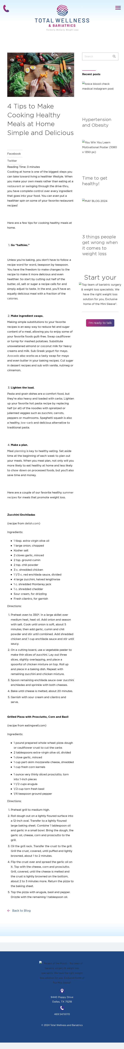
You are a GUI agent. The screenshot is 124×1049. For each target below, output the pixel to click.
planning (20, 451)
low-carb (27, 422)
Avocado (13, 355)
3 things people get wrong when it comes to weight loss (100, 245)
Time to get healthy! (95, 180)
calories (12, 298)
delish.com (32, 523)
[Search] (114, 56)
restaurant (14, 186)
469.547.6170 (62, 1014)
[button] (118, 7)
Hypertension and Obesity (97, 122)
